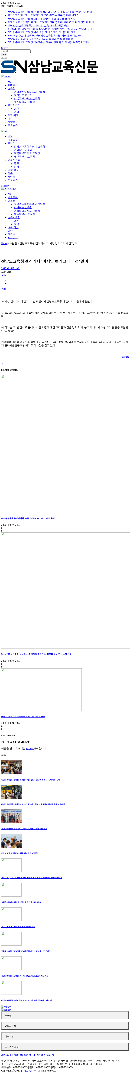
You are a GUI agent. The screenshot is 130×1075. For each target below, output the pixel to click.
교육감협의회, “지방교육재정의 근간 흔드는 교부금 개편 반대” (43, 15)
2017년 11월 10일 (10, 268)
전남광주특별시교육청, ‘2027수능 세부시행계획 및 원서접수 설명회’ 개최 (48, 42)
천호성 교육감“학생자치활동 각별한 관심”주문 (19, 853)
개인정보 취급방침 (43, 1054)
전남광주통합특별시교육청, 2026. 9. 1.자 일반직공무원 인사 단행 (26, 1000)
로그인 (4, 58)
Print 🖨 (125, 357)
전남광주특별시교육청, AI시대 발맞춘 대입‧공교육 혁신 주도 (42, 18)
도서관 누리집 (12, 1047)
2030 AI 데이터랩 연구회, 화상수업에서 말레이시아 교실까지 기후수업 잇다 (50, 29)
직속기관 (9, 1036)
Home (4, 243)
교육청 (8, 1015)
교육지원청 (10, 1026)
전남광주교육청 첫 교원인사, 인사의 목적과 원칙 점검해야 (40, 39)
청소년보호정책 (22, 1054)
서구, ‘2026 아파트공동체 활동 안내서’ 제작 (18, 927)
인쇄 (3, 289)
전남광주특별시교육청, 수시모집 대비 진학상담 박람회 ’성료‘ (42, 32)
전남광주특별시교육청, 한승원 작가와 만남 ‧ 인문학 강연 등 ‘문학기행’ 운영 (50, 11)
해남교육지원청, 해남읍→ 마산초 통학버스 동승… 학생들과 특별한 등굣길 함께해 (33, 804)
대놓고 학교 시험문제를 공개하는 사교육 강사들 (23, 716)
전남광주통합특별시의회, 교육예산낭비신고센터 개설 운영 (28, 518)
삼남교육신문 (28, 1070)
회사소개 (6, 1054)
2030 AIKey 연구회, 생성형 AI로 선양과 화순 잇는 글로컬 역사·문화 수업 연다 (36, 654)
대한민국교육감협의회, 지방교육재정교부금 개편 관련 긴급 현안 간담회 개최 (51, 22)
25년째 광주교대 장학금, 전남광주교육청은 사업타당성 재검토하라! (45, 35)
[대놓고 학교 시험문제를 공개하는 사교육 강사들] (41, 710)
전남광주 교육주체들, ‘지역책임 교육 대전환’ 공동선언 (38, 25)
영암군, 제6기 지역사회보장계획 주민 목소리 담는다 (21, 902)
